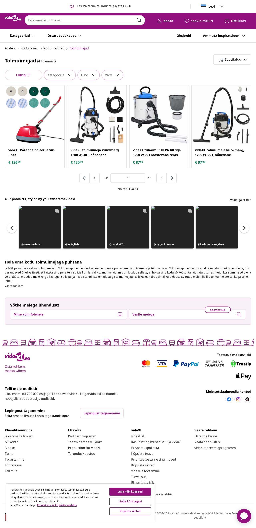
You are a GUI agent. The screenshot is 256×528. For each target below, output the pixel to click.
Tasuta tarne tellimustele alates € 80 (103, 6)
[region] (80, 503)
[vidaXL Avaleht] (13, 18)
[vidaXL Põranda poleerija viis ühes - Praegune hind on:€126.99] (34, 114)
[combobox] (85, 20)
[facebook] (229, 399)
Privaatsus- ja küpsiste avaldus (57, 505)
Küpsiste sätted (143, 465)
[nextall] (171, 178)
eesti (212, 6)
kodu (170, 272)
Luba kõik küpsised (130, 491)
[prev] (94, 178)
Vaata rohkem (14, 286)
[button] (40, 227)
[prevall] (85, 178)
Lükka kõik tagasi (130, 501)
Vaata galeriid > (240, 200)
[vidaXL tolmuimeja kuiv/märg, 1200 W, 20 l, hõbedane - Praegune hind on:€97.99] (221, 114)
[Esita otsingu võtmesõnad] (139, 20)
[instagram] (238, 399)
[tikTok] (247, 399)
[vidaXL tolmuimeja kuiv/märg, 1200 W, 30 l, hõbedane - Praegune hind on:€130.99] (96, 114)
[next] (162, 178)
